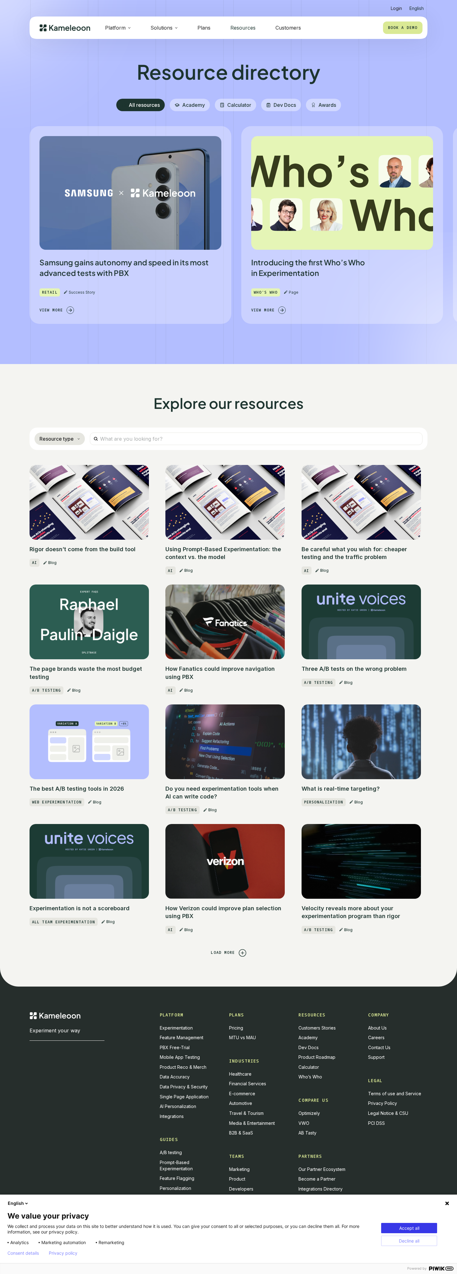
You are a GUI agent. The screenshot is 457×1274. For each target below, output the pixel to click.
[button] (416, 6)
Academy (308, 1037)
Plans (203, 28)
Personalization (175, 1188)
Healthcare (240, 1074)
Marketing (239, 1169)
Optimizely (309, 1113)
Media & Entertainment (252, 1123)
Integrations (172, 1116)
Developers (241, 1188)
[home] (64, 27)
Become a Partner (316, 1179)
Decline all (409, 1240)
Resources (243, 28)
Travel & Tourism (246, 1113)
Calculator (308, 1067)
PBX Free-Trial (175, 1047)
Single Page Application (184, 1096)
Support (376, 1057)
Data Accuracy (175, 1076)
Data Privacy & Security (184, 1086)
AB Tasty (307, 1132)
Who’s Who (310, 1076)
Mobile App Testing (180, 1057)
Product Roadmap (316, 1057)
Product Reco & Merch (183, 1067)
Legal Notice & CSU (388, 1113)
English (16, 1203)
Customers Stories (317, 1027)
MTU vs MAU (242, 1037)
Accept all (409, 1228)
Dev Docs (308, 1047)
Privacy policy (63, 1253)
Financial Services (247, 1083)
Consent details (23, 1253)
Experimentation (176, 1027)
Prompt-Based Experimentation (176, 1165)
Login (396, 8)
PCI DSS (376, 1123)
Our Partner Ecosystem (321, 1169)
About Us (377, 1027)
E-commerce (242, 1093)
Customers (288, 28)
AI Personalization (178, 1106)
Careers (376, 1037)
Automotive (240, 1103)
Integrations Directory (320, 1188)
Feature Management (181, 1037)
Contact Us (379, 1047)
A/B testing (171, 1152)
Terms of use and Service (394, 1093)
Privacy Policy (382, 1103)
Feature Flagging (177, 1178)
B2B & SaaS (241, 1132)
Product (237, 1179)
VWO (303, 1123)
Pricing (236, 1027)
